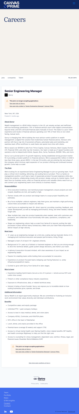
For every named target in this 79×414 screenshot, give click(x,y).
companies (12, 78)
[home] (11, 4)
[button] (74, 4)
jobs (3, 78)
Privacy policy (35, 383)
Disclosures (71, 411)
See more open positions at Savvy (39, 363)
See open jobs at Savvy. (17, 103)
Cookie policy (44, 383)
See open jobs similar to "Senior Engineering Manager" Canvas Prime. (32, 106)
